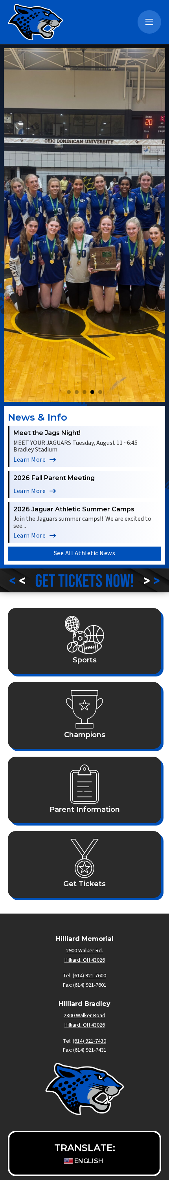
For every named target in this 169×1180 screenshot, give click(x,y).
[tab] (69, 392)
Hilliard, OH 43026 (84, 1025)
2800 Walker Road (84, 1016)
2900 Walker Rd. (84, 951)
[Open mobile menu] (149, 22)
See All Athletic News (85, 553)
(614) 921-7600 (89, 976)
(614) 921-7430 (89, 1041)
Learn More (29, 460)
